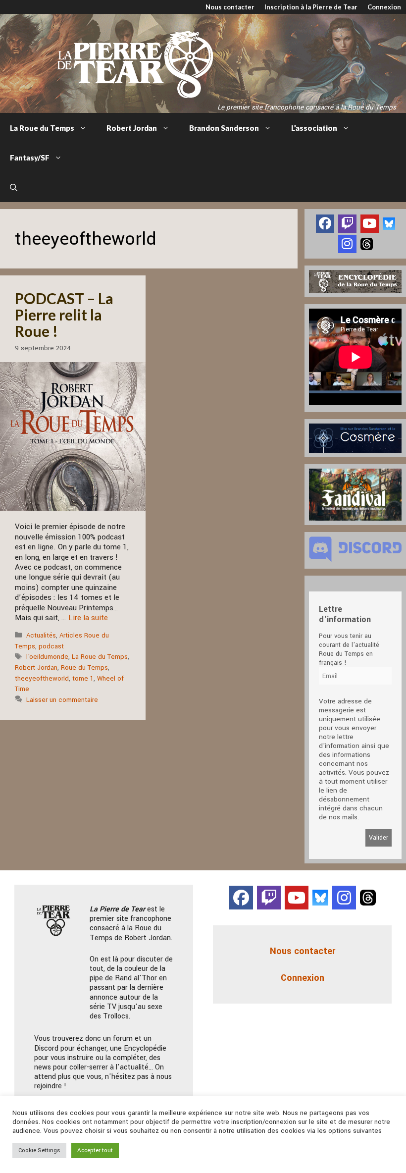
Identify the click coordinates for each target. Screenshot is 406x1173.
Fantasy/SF (30, 157)
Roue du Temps (84, 667)
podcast (51, 646)
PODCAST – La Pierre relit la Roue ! (64, 314)
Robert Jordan (131, 127)
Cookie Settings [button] (39, 1150)
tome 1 (83, 678)
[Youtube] (369, 223)
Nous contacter (229, 7)
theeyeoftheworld (42, 678)
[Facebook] (325, 223)
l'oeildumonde (47, 656)
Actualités (41, 635)
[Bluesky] (389, 223)
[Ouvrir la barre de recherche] (13, 187)
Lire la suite (88, 617)
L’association (314, 127)
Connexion (384, 7)
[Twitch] (347, 223)
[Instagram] (347, 244)
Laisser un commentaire (62, 699)
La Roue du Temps (42, 127)
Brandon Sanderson (224, 127)
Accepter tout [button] (95, 1150)
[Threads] (366, 243)
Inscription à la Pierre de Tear (310, 7)
